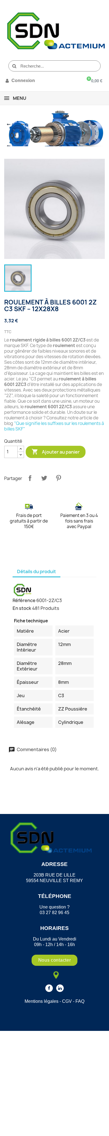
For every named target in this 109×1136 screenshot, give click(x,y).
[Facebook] (49, 988)
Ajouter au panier (56, 451)
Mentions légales (41, 1001)
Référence (24, 600)
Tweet (44, 478)
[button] (55, 960)
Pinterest (58, 478)
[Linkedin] (60, 988)
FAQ (79, 1001)
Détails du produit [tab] (36, 571)
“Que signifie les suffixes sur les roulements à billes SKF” (54, 426)
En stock (22, 608)
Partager (29, 478)
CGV (67, 1001)
